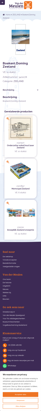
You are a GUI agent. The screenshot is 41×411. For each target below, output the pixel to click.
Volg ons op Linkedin (16, 355)
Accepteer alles (20, 394)
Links (4, 296)
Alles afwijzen (20, 406)
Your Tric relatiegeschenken (14, 318)
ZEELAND (16, 15)
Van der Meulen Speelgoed (14, 315)
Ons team (7, 279)
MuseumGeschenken (11, 322)
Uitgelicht (6, 286)
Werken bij (7, 292)
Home (8, 15)
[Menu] (2, 2)
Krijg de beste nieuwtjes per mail (21, 360)
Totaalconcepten (10, 260)
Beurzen (6, 299)
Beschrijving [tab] (8, 90)
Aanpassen (20, 400)
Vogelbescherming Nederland (15, 325)
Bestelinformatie (9, 263)
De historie (7, 282)
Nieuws (5, 289)
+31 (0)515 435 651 (15, 345)
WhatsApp (12, 365)
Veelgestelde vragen (11, 266)
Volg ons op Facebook (17, 350)
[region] (20, 391)
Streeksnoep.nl (9, 312)
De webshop (8, 256)
